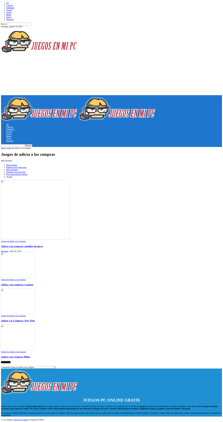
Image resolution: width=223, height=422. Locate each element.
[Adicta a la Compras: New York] (18, 313)
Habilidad (10, 8)
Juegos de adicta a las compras (13, 241)
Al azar (9, 177)
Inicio (3, 148)
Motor (8, 15)
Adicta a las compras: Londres (17, 284)
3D (7, 3)
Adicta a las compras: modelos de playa (22, 246)
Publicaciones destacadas (16, 167)
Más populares (12, 170)
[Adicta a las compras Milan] (18, 349)
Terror (8, 17)
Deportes (10, 19)
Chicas (9, 12)
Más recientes (11, 165)
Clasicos (9, 5)
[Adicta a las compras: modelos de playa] (35, 239)
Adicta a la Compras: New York (18, 320)
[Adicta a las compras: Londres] (18, 277)
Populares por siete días (15, 172)
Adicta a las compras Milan (15, 356)
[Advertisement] (111, 76)
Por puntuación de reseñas (16, 174)
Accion (9, 10)
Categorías (5, 367)
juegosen (4, 251)
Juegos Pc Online (21, 420)
